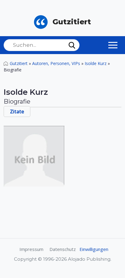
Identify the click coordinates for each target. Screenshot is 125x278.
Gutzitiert (19, 63)
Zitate (17, 111)
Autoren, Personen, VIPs (56, 63)
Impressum (31, 249)
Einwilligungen (93, 249)
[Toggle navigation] (112, 44)
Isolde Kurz (95, 63)
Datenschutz (62, 249)
